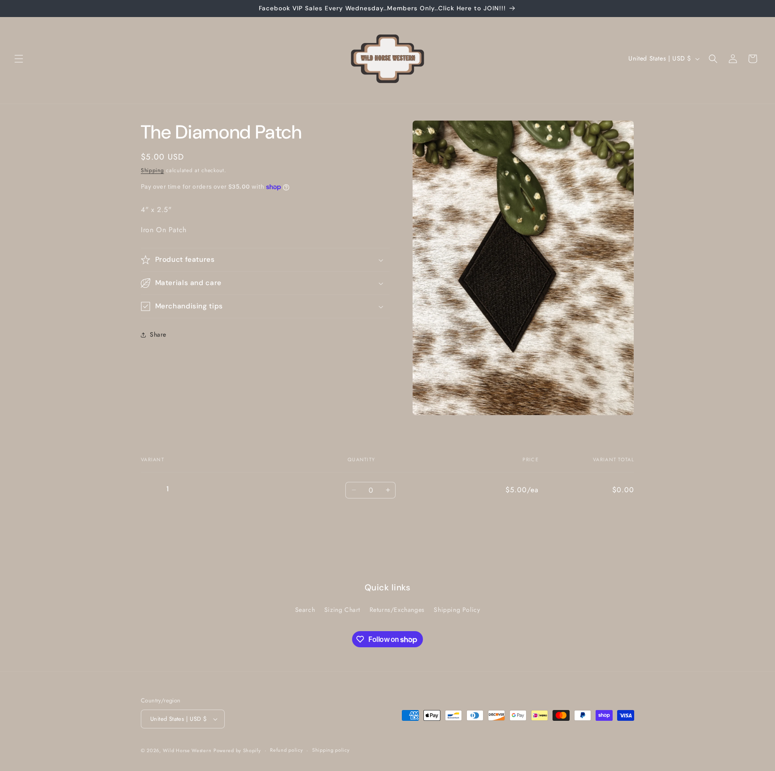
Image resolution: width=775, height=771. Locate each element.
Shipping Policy (457, 609)
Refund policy (286, 750)
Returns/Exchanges (397, 609)
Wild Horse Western (187, 750)
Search (305, 609)
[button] (19, 59)
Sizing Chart (342, 609)
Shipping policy (331, 750)
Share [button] (158, 334)
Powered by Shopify (237, 750)
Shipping (152, 170)
